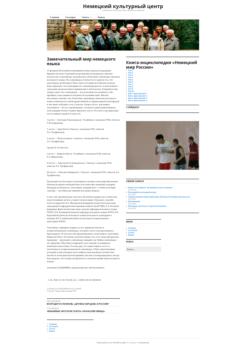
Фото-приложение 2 (137, 96)
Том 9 (130, 89)
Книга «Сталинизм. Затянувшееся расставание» (150, 188)
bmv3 (78, 289)
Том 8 (130, 87)
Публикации (134, 201)
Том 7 (130, 84)
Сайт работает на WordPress (109, 343)
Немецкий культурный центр (123, 6)
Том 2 (130, 73)
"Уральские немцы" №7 (65, 291)
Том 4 (130, 77)
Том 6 (130, 82)
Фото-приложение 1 (137, 93)
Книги (101, 17)
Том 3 (130, 75)
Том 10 (131, 91)
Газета (85, 17)
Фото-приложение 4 (137, 100)
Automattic (144, 343)
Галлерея (70, 17)
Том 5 (130, 80)
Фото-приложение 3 (137, 98)
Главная (54, 17)
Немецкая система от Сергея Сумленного (147, 206)
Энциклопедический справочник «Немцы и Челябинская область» (159, 197)
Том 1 (130, 70)
